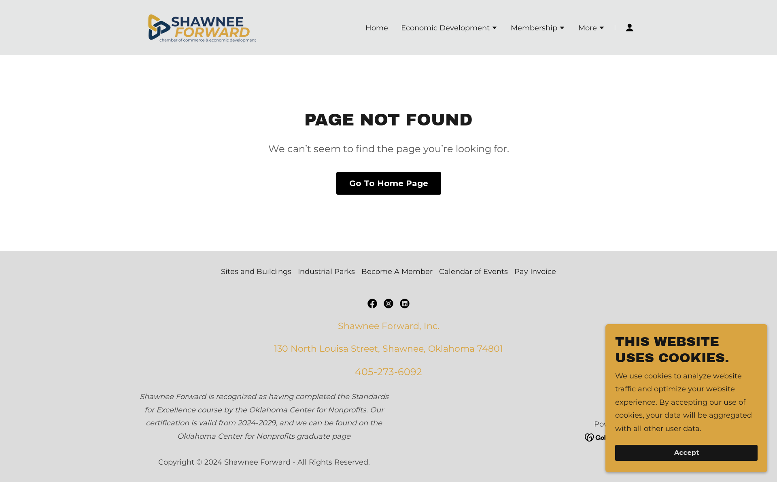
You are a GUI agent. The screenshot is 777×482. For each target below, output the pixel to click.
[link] (202, 27)
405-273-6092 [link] (388, 372)
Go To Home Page (388, 183)
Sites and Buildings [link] (256, 271)
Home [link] (376, 27)
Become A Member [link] (397, 271)
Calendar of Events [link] (473, 271)
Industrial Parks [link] (326, 271)
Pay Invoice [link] (535, 271)
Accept (686, 453)
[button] (449, 28)
